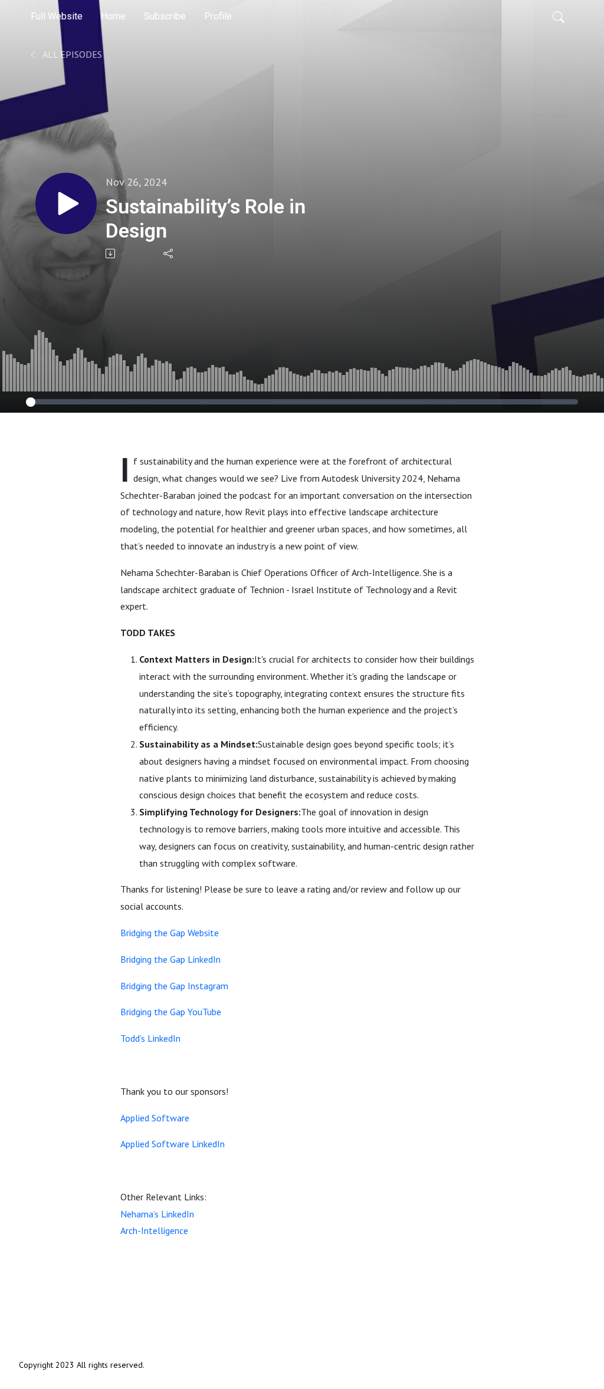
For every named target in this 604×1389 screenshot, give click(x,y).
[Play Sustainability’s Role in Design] (66, 203)
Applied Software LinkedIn (172, 1144)
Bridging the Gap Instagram (174, 986)
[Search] (558, 16)
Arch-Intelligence (154, 1230)
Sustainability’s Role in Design (206, 218)
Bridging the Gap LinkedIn (170, 959)
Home (113, 16)
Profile (218, 16)
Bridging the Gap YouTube (170, 1012)
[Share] (169, 253)
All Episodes (71, 54)
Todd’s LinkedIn (150, 1038)
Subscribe (165, 16)
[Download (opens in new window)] (111, 253)
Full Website (57, 16)
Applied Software (154, 1118)
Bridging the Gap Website (169, 933)
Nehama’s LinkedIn (157, 1214)
